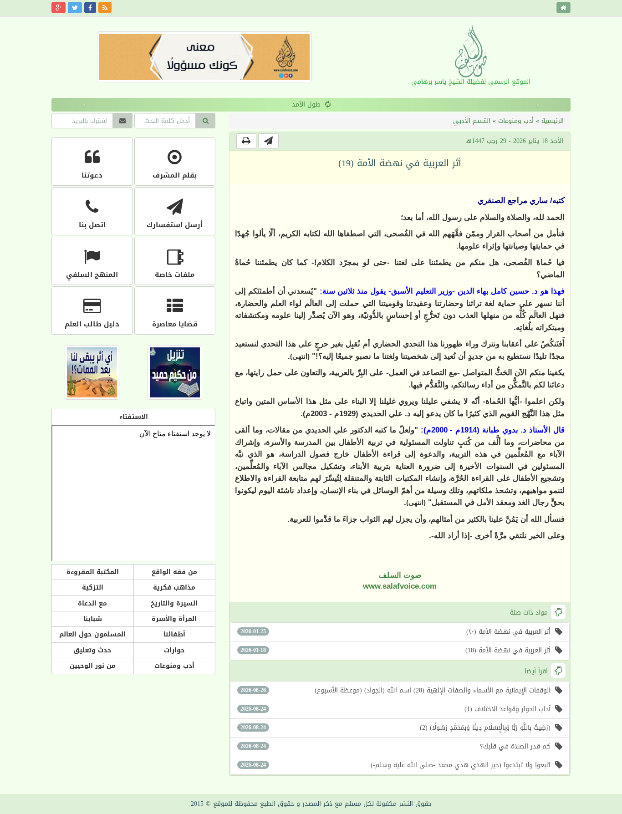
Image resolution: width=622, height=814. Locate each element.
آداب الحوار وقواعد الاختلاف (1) (395, 709)
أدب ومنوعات (516, 121)
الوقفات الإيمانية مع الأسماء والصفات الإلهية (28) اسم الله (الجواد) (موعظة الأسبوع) (395, 690)
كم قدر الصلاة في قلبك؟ (395, 746)
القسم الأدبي (471, 121)
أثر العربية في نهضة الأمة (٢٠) (395, 632)
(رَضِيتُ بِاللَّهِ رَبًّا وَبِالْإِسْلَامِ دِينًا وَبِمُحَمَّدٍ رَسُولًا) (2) (395, 728)
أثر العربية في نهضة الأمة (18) (395, 650)
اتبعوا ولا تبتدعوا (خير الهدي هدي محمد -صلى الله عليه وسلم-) (395, 765)
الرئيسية (552, 121)
